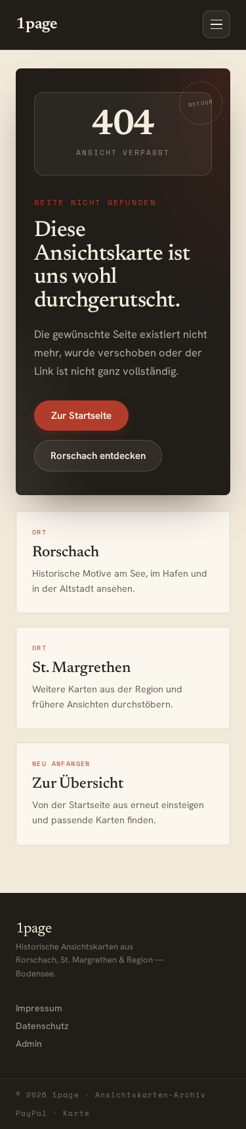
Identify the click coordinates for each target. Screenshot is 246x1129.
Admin (29, 1043)
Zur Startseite (81, 415)
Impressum (39, 1008)
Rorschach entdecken (98, 455)
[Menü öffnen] (216, 24)
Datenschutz (42, 1026)
